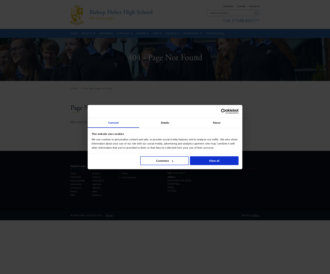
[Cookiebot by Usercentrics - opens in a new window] (223, 111)
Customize (162, 160)
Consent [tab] (113, 122)
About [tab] (216, 122)
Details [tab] (165, 122)
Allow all (214, 160)
